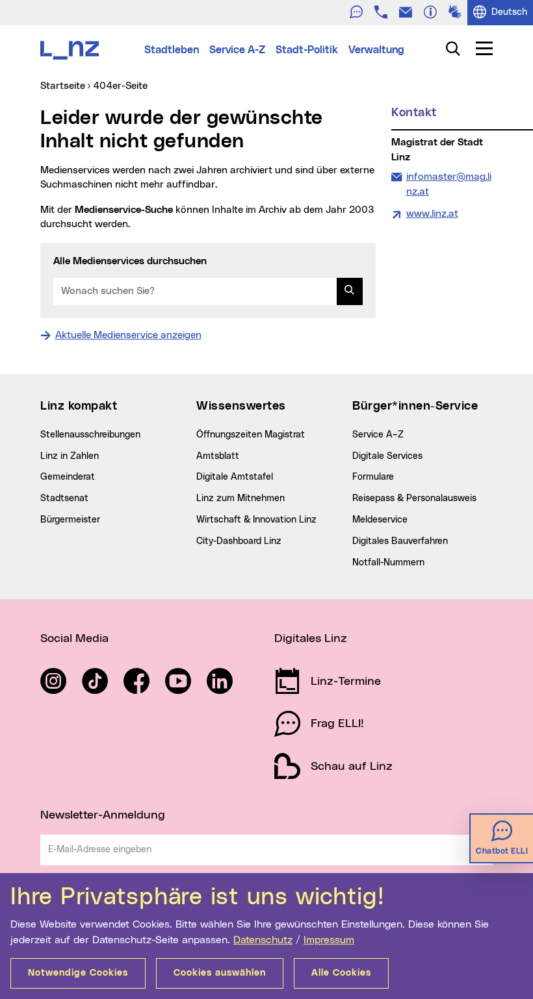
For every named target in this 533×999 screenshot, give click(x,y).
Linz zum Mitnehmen (240, 498)
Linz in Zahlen (69, 456)
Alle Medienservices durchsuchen (130, 261)
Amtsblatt (217, 456)
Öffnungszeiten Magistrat (250, 434)
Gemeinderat (67, 477)
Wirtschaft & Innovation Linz (256, 519)
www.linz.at (432, 214)
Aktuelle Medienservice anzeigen (128, 335)
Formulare (373, 477)
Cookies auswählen (220, 973)
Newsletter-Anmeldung (102, 815)
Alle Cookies (341, 973)
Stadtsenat (64, 498)
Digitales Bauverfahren (400, 541)
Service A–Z (378, 434)
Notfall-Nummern (388, 562)
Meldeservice (380, 519)
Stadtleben (171, 50)
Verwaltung (376, 50)
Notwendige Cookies (78, 973)
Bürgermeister (70, 519)
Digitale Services (387, 456)
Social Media (74, 639)
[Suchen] (350, 291)
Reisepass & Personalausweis (414, 498)
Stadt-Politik (307, 50)
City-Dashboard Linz (238, 541)
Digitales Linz (310, 639)
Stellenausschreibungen (90, 434)
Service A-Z (237, 50)
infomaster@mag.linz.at (448, 184)
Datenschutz (262, 940)
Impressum (329, 940)
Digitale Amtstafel (234, 477)
